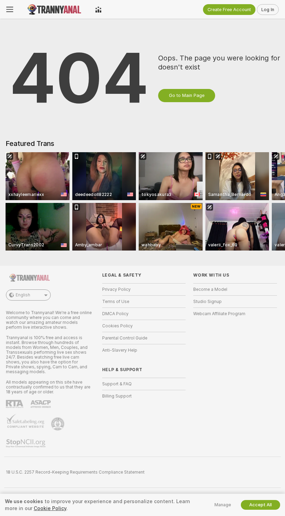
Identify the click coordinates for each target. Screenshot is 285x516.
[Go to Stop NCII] (26, 443)
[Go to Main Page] (54, 9)
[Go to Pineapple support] (58, 424)
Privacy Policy (116, 289)
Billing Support (117, 396)
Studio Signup (207, 301)
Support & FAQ (117, 384)
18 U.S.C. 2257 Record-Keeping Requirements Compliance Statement (75, 472)
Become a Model (210, 289)
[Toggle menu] (9, 9)
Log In (267, 9)
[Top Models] (98, 9)
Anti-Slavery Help (119, 350)
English (23, 295)
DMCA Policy (115, 313)
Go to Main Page (186, 95)
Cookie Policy (50, 508)
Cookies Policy (117, 325)
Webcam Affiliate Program (219, 313)
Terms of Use (115, 301)
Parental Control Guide (124, 338)
